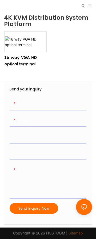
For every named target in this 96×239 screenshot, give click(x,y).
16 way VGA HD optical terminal (20, 60)
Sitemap (76, 233)
